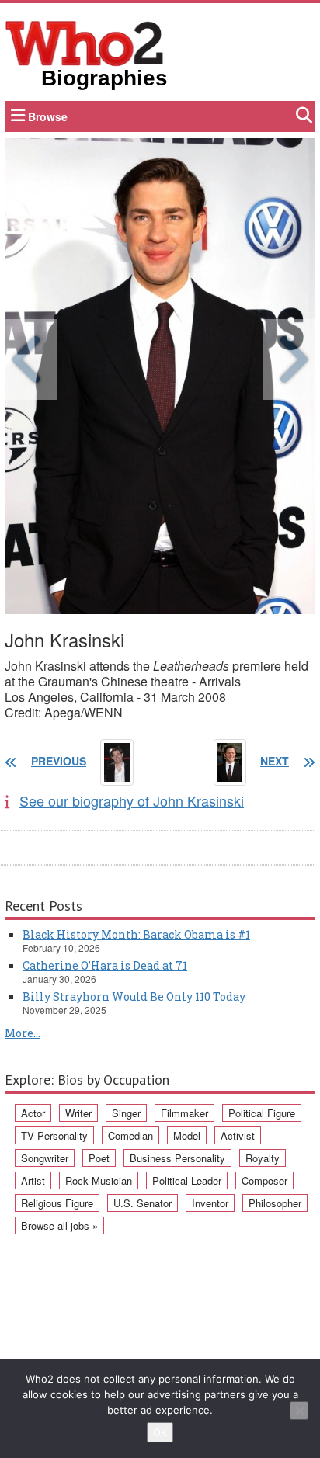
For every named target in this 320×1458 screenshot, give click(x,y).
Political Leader (186, 1180)
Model (186, 1135)
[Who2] (85, 42)
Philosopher (275, 1203)
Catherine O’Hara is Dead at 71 (105, 965)
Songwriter (44, 1158)
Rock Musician (98, 1180)
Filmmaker (184, 1113)
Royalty (262, 1158)
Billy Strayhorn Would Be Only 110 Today (134, 996)
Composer (264, 1180)
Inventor (210, 1203)
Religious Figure (57, 1203)
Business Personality (177, 1158)
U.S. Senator (142, 1203)
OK (160, 1432)
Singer (126, 1113)
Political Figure (261, 1113)
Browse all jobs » (59, 1225)
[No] (299, 1410)
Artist (33, 1180)
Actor (33, 1113)
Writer (78, 1113)
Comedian (130, 1135)
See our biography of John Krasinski (131, 800)
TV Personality (54, 1135)
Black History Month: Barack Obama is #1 (136, 934)
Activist (238, 1135)
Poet (99, 1158)
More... (22, 1033)
